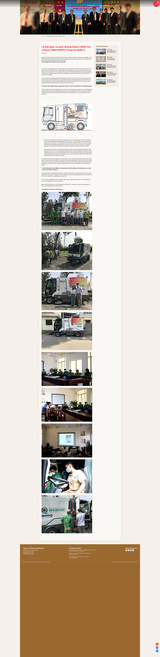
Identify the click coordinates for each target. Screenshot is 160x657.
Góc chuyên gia (104, 5)
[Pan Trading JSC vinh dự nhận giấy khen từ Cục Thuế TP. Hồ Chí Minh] (101, 59)
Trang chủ (42, 5)
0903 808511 (74, 557)
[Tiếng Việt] (115, 2)
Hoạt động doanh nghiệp (74, 5)
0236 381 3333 (75, 551)
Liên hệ (116, 5)
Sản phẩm (59, 5)
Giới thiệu (48, 5)
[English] (117, 2)
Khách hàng (90, 5)
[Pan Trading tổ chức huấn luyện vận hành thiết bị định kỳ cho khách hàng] (101, 66)
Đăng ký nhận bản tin (156, 3)
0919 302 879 (81, 551)
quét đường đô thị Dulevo (53, 160)
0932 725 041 (74, 554)
